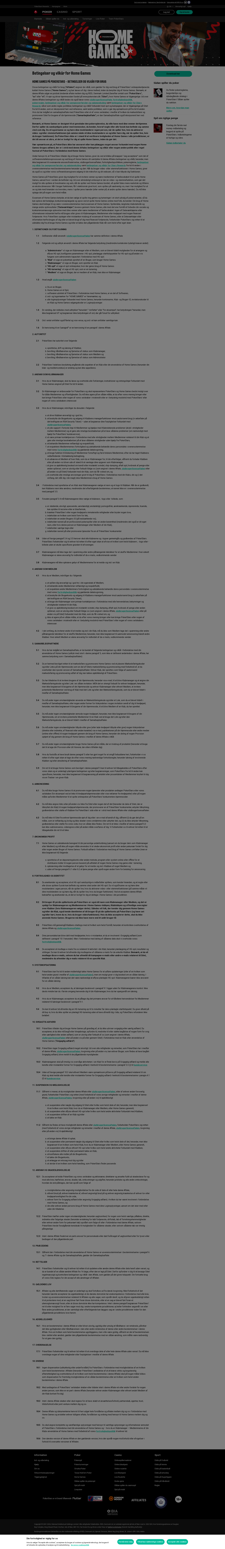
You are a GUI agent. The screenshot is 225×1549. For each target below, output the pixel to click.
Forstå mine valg (126, 1542)
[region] (112, 1542)
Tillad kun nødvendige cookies (150, 1542)
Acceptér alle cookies (177, 1542)
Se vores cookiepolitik (80, 1545)
